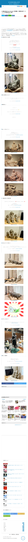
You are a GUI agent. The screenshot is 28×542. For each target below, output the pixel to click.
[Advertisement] (14, 22)
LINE (9, 15)
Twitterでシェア (20, 383)
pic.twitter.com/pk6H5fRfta (19, 248)
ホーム (10, 534)
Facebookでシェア (8, 383)
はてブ (13, 15)
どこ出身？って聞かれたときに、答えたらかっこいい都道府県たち (15, 482)
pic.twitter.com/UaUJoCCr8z (19, 361)
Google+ (19, 513)
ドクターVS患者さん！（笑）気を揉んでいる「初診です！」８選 (14, 503)
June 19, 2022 (17, 250)
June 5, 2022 (17, 363)
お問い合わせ (17, 534)
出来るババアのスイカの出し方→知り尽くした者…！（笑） (14, 486)
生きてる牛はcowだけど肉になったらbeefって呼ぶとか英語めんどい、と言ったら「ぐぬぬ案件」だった (15, 469)
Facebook (6, 15)
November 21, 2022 (18, 207)
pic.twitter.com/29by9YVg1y (16, 47)
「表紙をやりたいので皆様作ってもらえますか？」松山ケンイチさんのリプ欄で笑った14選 (15, 474)
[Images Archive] (25, 16)
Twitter (3, 15)
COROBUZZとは (13, 534)
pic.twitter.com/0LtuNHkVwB (17, 205)
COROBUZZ (14, 2)
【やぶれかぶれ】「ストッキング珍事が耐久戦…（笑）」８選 (14, 499)
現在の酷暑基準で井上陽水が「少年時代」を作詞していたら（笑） (15, 465)
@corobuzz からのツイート (18, 424)
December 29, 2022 (18, 49)
